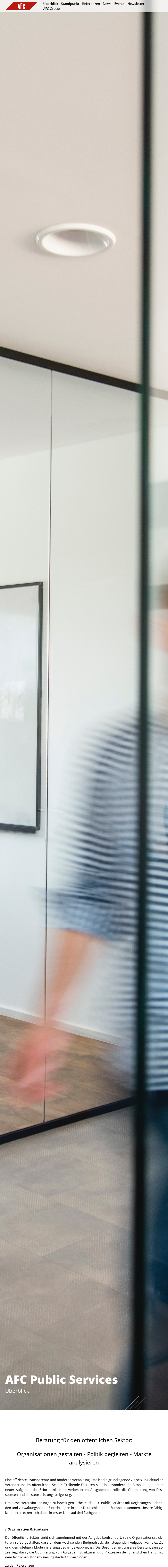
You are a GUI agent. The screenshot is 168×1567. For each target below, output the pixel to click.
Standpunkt (70, 3)
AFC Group (51, 8)
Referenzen (91, 3)
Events (119, 3)
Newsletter (135, 3)
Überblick (50, 3)
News (107, 3)
